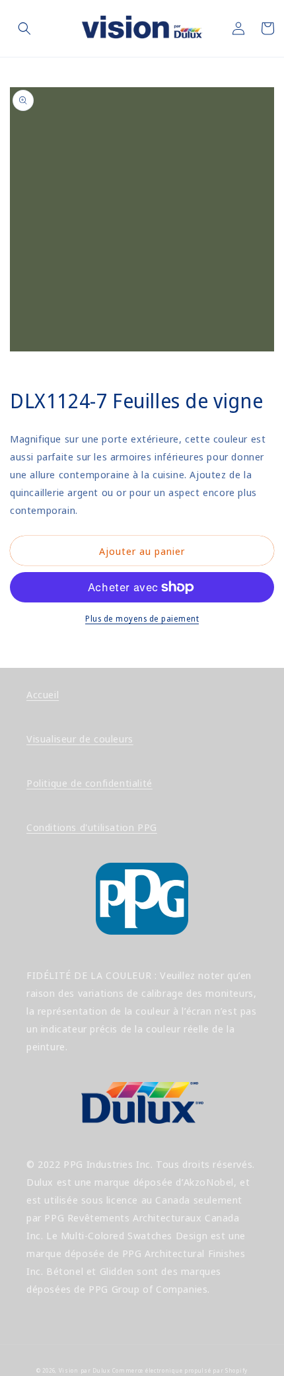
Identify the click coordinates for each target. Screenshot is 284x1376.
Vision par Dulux (84, 1370)
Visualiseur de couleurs (79, 738)
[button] (24, 28)
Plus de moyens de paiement (142, 618)
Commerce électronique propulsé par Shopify (180, 1370)
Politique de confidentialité (89, 782)
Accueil (42, 694)
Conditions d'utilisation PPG (91, 827)
